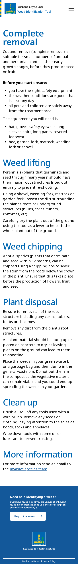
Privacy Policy (48, 561)
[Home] (8, 8)
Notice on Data (30, 561)
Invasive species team (28, 469)
